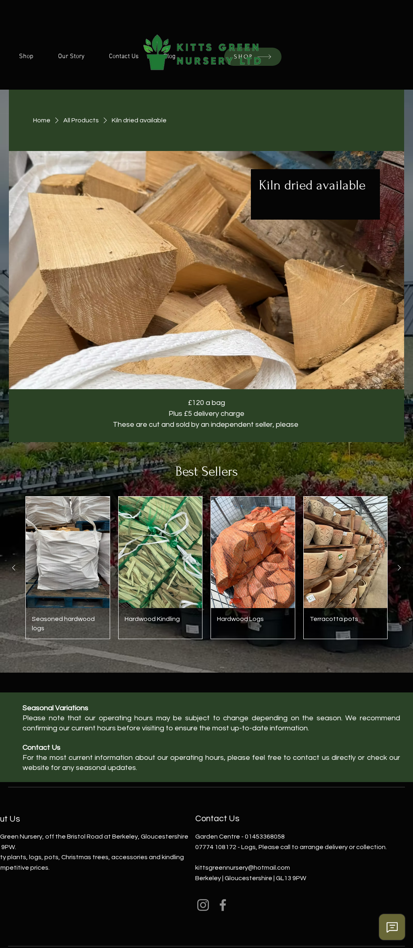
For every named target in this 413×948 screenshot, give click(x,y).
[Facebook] (223, 905)
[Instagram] (203, 905)
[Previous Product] (14, 568)
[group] (206, 568)
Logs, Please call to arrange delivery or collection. (314, 847)
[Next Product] (399, 568)
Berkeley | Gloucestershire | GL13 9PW (250, 878)
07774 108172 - (218, 847)
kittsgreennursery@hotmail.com (242, 867)
